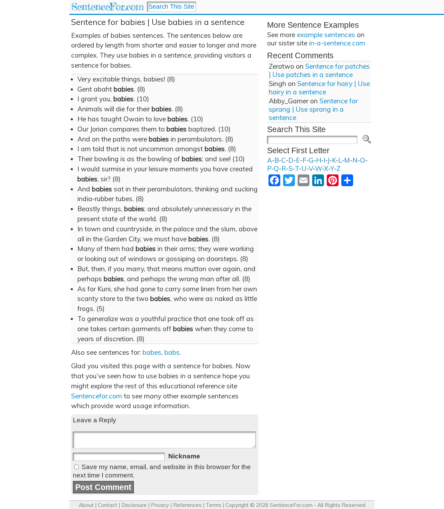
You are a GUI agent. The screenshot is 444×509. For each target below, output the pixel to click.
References (187, 505)
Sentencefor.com (96, 396)
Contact (107, 505)
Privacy (160, 505)
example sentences (326, 35)
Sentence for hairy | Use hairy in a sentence (319, 87)
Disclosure (134, 505)
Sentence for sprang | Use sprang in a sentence (313, 109)
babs (172, 352)
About (86, 505)
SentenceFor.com (107, 7)
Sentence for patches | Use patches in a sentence (319, 70)
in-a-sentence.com (337, 43)
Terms (213, 505)
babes (152, 352)
